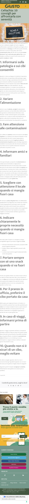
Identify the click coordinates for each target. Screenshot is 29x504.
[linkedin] (25, 2)
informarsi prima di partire (9, 334)
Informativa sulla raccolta (8, 499)
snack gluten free (20, 283)
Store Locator (23, 483)
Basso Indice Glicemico (13, 461)
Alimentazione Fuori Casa (7, 210)
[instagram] (23, 2)
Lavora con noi (4, 485)
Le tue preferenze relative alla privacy (15, 496)
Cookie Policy (13, 493)
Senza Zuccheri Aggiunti (14, 458)
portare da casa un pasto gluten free (9, 312)
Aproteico (13, 464)
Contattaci (3, 483)
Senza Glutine (14, 454)
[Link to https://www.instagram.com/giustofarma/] (14, 475)
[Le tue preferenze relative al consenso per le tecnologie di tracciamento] (26, 501)
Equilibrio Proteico (13, 468)
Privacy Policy (21, 491)
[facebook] (20, 2)
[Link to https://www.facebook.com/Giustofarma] (5, 475)
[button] (1, 399)
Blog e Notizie (13, 483)
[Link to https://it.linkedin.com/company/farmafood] (23, 475)
